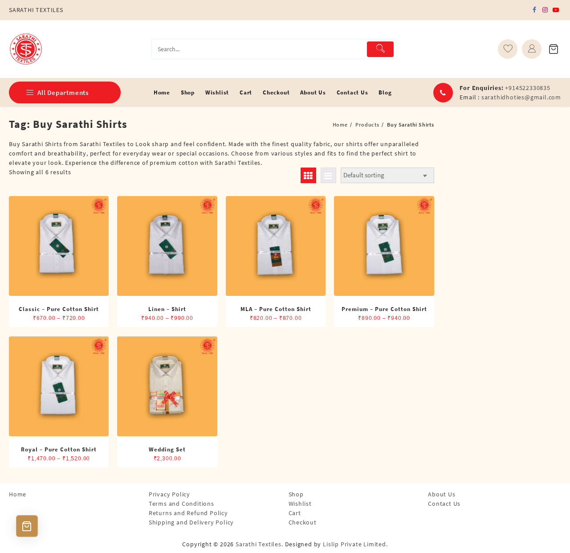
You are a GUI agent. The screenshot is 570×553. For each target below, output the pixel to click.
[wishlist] (507, 49)
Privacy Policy (169, 494)
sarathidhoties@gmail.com (521, 97)
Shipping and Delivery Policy (191, 522)
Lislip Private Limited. (355, 544)
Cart (295, 513)
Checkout (303, 522)
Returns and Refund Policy (188, 513)
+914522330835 (527, 88)
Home (17, 494)
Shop (296, 494)
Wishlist (300, 504)
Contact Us (444, 504)
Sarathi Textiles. (259, 544)
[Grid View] (308, 175)
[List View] (328, 175)
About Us (441, 494)
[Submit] (380, 49)
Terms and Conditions (181, 504)
